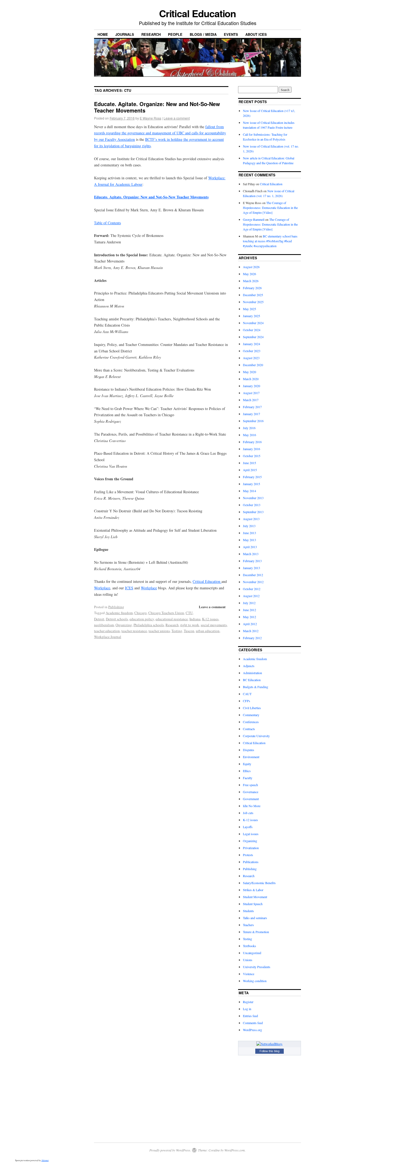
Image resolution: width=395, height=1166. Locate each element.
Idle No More (251, 806)
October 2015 (251, 456)
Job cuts (248, 813)
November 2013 (253, 498)
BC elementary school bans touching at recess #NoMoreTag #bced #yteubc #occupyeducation (270, 241)
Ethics (247, 771)
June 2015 (249, 463)
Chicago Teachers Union (166, 612)
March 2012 (250, 631)
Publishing (116, 606)
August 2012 (251, 596)
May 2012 (249, 617)
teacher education (107, 630)
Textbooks (249, 946)
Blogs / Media (203, 34)
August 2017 (251, 393)
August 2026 (251, 267)
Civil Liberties (252, 708)
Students (248, 911)
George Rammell (253, 219)
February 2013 (252, 561)
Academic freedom (119, 612)
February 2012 (252, 638)
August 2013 (251, 519)
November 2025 (253, 302)
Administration (252, 673)
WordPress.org (252, 1030)
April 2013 (250, 547)
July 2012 (249, 603)
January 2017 (251, 414)
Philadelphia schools (149, 624)
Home (103, 34)
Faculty (247, 778)
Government (251, 799)
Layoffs (248, 827)
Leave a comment (177, 118)
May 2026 (249, 274)
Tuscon (189, 630)
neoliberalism (104, 624)
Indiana (194, 619)
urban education (208, 630)
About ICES (256, 34)
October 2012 (251, 589)
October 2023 (251, 351)
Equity (247, 764)
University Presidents (256, 967)
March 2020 (250, 379)
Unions (247, 960)
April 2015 (250, 470)
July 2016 (249, 428)
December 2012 (253, 575)
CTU (189, 612)
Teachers (248, 925)
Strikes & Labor (253, 890)
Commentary (251, 715)
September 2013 (253, 512)
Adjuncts (248, 666)
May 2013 (249, 540)
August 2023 (251, 358)
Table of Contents (107, 222)
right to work (189, 624)
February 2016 (252, 442)
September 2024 (253, 337)
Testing (176, 630)
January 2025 (251, 316)
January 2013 (251, 568)
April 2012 (250, 624)
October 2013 (251, 505)
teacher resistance (134, 630)
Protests (248, 855)
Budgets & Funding (255, 687)
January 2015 (251, 484)
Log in (247, 1009)
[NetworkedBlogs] (269, 1044)
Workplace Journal (107, 636)
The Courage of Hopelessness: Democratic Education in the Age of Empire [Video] (270, 208)
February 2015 (252, 477)
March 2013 (250, 554)
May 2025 (249, 309)
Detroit (99, 619)
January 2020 (251, 386)
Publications (250, 862)
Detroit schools (117, 619)
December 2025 (253, 295)
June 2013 (249, 533)
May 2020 (249, 372)
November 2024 (253, 323)
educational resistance (172, 619)
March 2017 (250, 400)
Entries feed (250, 1016)
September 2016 (253, 421)
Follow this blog (269, 1051)
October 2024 (251, 330)
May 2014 (249, 491)
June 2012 (249, 610)
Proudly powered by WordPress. (170, 1150)
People (175, 34)
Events (231, 34)
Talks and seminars (255, 918)
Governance (250, 792)
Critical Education (197, 13)
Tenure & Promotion (256, 932)
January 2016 (251, 449)
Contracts (249, 729)
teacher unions (159, 630)
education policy (142, 619)
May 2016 (249, 435)
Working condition (255, 981)
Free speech (250, 785)
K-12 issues (210, 619)
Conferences (251, 722)
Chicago (140, 612)
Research (151, 34)
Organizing (124, 624)
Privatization (251, 848)
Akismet (45, 1160)
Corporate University (256, 736)
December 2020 (253, 365)
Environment (251, 757)
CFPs (246, 701)
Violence (248, 974)
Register (248, 1002)
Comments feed (253, 1023)
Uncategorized (252, 953)
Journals (124, 34)
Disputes (248, 750)
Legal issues (250, 834)
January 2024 (251, 344)
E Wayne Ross (150, 118)
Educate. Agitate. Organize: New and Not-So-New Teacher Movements (157, 107)
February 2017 (252, 407)
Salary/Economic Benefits (259, 883)
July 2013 (249, 526)
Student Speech (253, 904)
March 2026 (250, 281)
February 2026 (252, 288)
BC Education (252, 680)
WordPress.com (234, 1150)
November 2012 (253, 582)
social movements (214, 624)
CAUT (247, 694)
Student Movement (255, 897)
